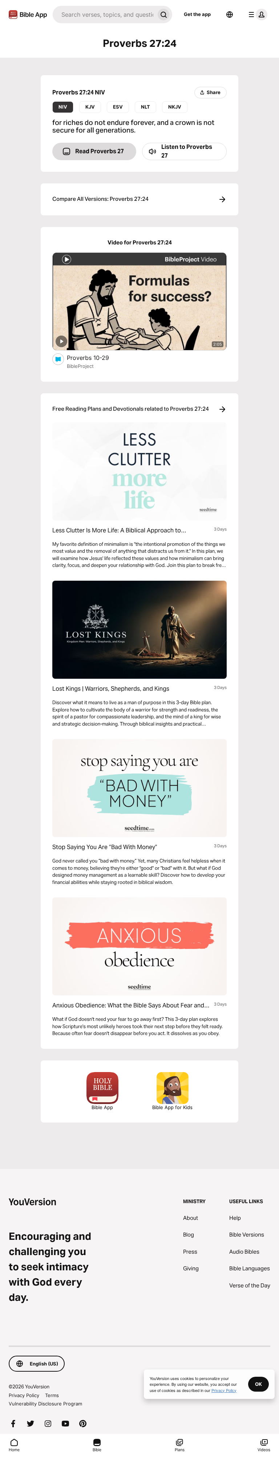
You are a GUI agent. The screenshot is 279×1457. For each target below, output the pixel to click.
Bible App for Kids (172, 1107)
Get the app (197, 14)
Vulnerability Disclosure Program (45, 1404)
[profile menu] (256, 14)
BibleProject (80, 366)
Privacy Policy (24, 1395)
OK (258, 1384)
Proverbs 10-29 (95, 357)
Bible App (102, 1107)
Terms (52, 1395)
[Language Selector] (229, 14)
